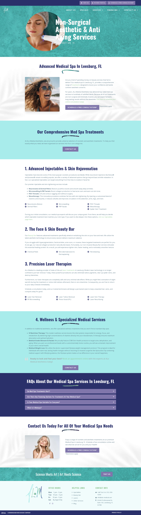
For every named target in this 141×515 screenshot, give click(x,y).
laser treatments (69, 270)
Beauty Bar (32, 235)
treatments (76, 85)
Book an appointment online (75, 358)
